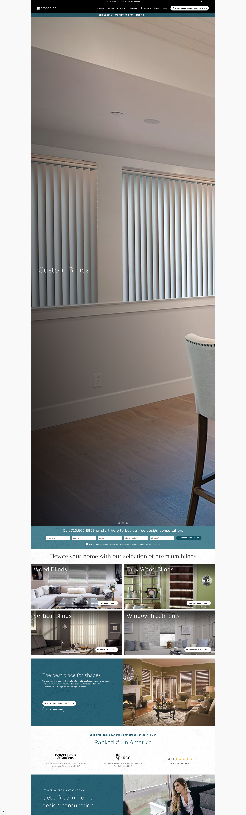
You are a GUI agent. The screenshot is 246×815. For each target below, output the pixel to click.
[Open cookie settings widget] (3, 811)
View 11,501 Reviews (179, 763)
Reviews (147, 8)
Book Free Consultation (189, 538)
